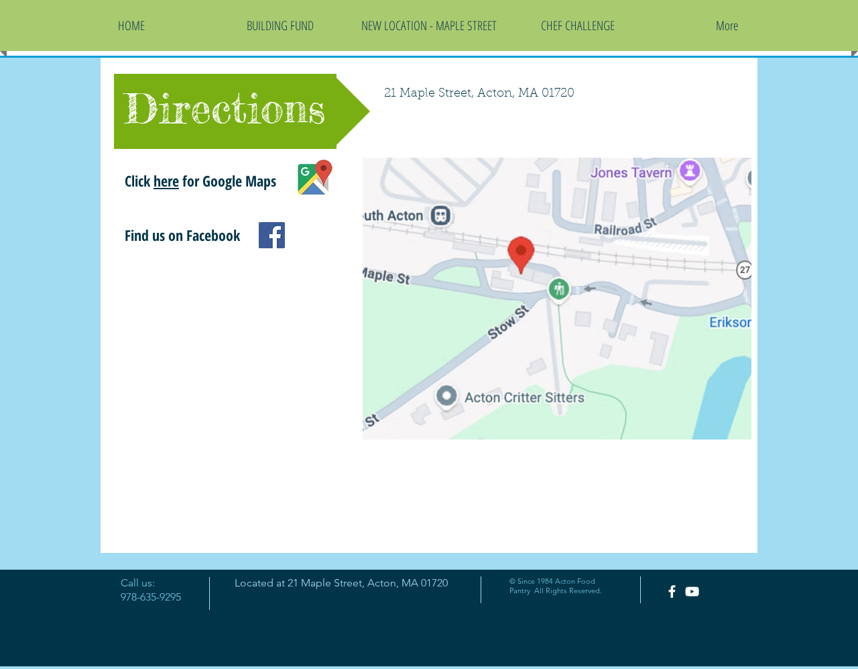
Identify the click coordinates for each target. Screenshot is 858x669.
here (166, 180)
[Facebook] (672, 591)
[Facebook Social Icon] (272, 235)
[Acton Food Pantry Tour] (692, 591)
